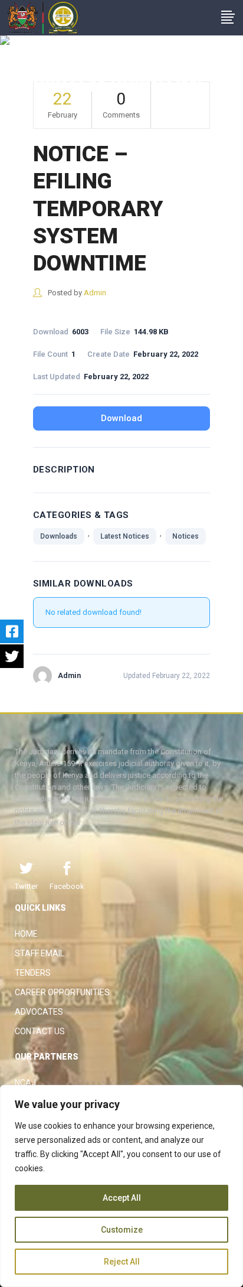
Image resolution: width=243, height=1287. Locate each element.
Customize (122, 1229)
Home (26, 934)
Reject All (122, 1261)
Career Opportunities (62, 992)
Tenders (33, 973)
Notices (185, 536)
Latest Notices (124, 536)
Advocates (39, 1011)
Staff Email (39, 953)
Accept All (122, 1198)
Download (121, 418)
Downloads (58, 536)
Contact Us (40, 1031)
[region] (121, 1186)
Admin (95, 292)
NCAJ (25, 1082)
